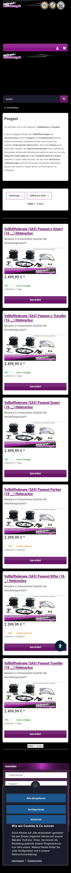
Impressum (18, 860)
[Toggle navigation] (7, 3)
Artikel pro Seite (38, 195)
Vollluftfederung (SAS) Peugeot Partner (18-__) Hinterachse (32, 491)
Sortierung (14, 195)
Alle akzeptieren (36, 798)
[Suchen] (64, 99)
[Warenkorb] (64, 48)
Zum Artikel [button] (35, 299)
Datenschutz (35, 860)
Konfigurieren (36, 809)
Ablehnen (36, 819)
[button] (57, 48)
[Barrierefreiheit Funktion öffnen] (60, 645)
